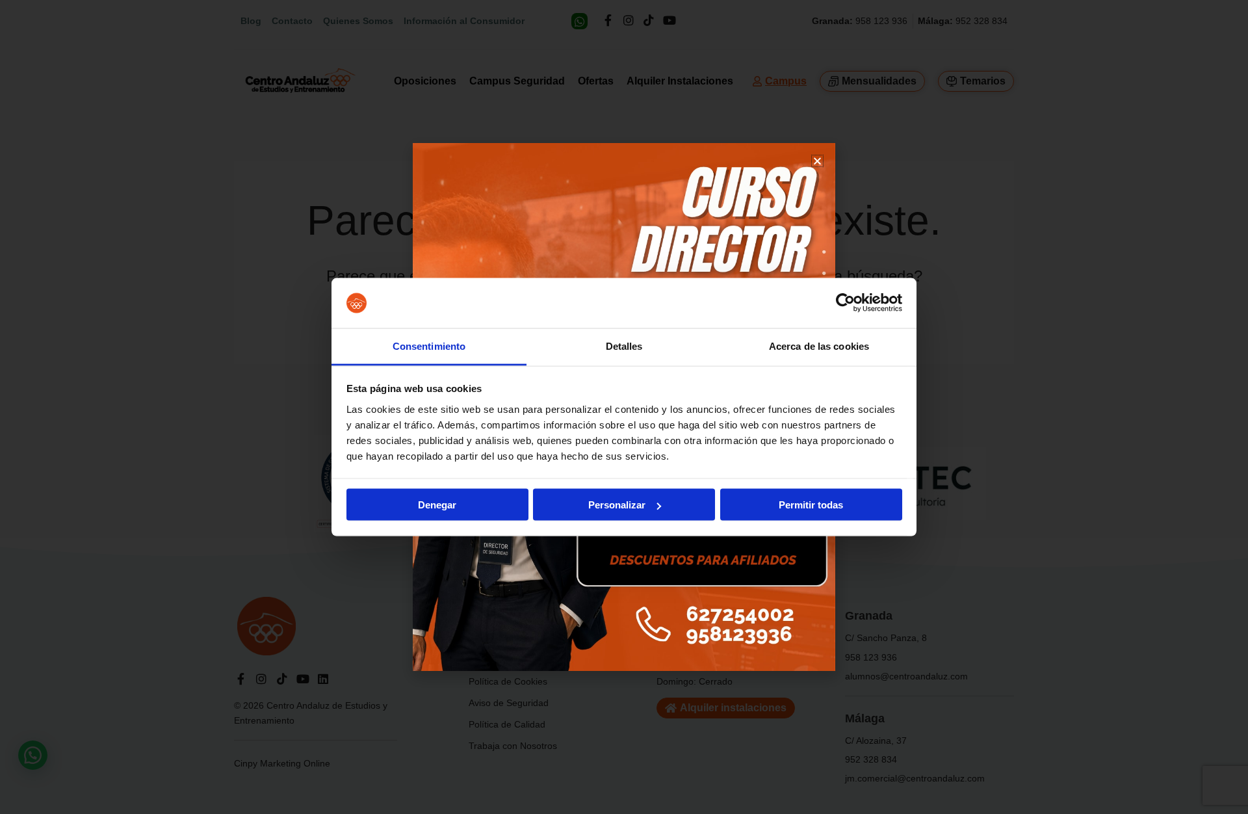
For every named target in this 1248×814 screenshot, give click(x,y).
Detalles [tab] (624, 345)
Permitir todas (811, 504)
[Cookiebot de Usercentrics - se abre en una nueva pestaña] (845, 303)
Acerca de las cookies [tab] (819, 345)
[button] (817, 161)
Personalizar (616, 504)
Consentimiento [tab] (429, 345)
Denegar (437, 504)
